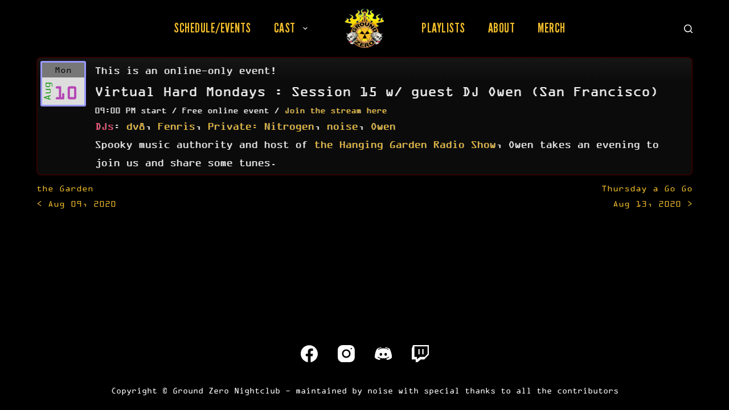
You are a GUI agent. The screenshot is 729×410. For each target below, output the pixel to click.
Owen (382, 126)
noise (342, 126)
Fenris (176, 126)
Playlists (443, 28)
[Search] (688, 28)
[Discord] (383, 353)
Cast (285, 28)
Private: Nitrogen (260, 126)
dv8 (135, 126)
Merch (552, 28)
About (501, 28)
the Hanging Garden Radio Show (404, 144)
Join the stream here (335, 110)
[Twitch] (420, 353)
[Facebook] (309, 353)
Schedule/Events (212, 28)
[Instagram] (346, 353)
